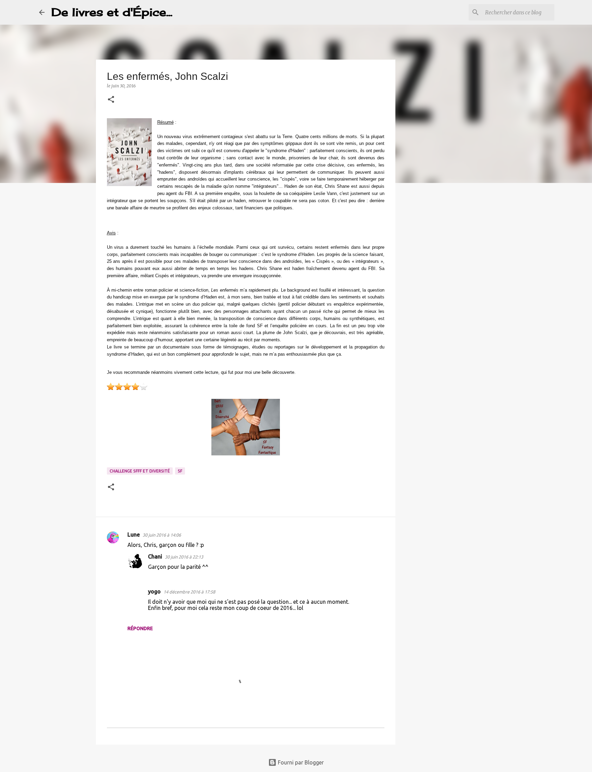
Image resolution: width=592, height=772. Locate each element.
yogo (154, 591)
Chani (155, 556)
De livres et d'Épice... (111, 12)
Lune (133, 534)
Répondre (140, 628)
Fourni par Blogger (300, 762)
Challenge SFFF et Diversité (140, 471)
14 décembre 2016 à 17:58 (189, 591)
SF (180, 471)
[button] (111, 100)
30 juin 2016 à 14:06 (162, 534)
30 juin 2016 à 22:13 (184, 556)
